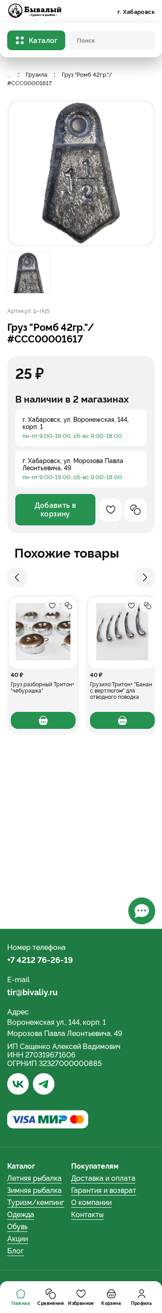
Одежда (20, 1214)
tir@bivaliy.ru (32, 992)
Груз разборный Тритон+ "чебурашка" (42, 687)
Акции (17, 1239)
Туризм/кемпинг (35, 1202)
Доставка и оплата (103, 1178)
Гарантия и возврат (103, 1190)
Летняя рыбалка (34, 1178)
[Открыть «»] (43, 632)
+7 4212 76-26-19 (40, 960)
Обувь (17, 1226)
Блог (15, 1251)
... (9, 74)
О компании (91, 1202)
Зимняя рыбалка (34, 1190)
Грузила (36, 74)
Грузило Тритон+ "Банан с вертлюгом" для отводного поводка (121, 690)
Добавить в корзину (55, 509)
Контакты (87, 1214)
